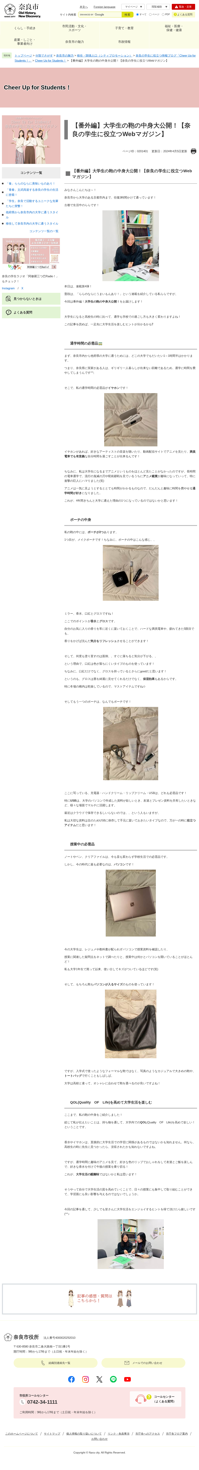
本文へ (84, 6)
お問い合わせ (99, 1438)
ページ (155, 14)
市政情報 (124, 41)
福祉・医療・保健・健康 (174, 28)
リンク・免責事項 (118, 1433)
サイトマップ (52, 1433)
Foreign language (104, 6)
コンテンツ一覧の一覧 (43, 231)
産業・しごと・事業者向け (25, 41)
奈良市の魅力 (74, 41)
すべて (143, 14)
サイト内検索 (68, 14)
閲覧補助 (157, 6)
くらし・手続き (25, 28)
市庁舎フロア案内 (177, 1433)
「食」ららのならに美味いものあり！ (30, 183)
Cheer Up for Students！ (50, 60)
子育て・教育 (124, 28)
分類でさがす (44, 55)
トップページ (23, 55)
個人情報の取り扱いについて (84, 1433)
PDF (167, 14)
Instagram (8, 288)
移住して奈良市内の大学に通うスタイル (32, 223)
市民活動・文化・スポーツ (74, 28)
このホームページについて (21, 1433)
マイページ (131, 6)
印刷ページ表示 (194, 151)
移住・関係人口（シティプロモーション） (104, 55)
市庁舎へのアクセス (147, 1433)
